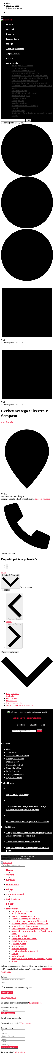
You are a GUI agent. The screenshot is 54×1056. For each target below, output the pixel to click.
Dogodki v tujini (19, 90)
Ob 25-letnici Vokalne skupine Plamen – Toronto (27, 821)
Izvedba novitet (19, 103)
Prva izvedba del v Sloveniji (25, 105)
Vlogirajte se (25, 1023)
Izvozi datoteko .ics (14, 703)
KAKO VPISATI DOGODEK (23, 70)
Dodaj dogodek (12, 5)
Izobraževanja (18, 110)
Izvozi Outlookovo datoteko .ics (19, 705)
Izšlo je (9, 44)
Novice (9, 24)
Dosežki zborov (12, 762)
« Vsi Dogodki (7, 422)
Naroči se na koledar (10, 652)
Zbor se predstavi (15, 48)
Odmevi (10, 29)
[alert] (27, 312)
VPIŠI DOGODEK (19, 68)
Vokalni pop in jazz (21, 95)
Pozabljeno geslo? (8, 997)
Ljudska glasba (19, 98)
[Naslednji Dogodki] (7, 568)
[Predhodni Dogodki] (7, 565)
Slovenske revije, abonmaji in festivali (30, 78)
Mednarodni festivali (14, 765)
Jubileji (15, 108)
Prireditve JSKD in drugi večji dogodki (30, 75)
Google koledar (12, 693)
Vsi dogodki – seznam (22, 65)
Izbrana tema (12, 39)
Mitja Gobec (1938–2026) (17, 794)
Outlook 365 (11, 698)
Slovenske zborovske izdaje (17, 755)
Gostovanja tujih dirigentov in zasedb (30, 83)
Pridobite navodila (42, 499)
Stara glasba (18, 100)
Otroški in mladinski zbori (24, 93)
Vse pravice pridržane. (28, 856)
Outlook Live (11, 701)
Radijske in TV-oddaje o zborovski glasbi (32, 113)
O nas (8, 3)
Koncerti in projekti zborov (25, 80)
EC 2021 (10, 58)
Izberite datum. (26, 587)
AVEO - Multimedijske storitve (20, 859)
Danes (3, 572)
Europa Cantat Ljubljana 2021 (26, 73)
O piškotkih (6, 972)
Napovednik (12, 63)
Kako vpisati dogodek (15, 774)
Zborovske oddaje (13, 768)
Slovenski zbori (12, 752)
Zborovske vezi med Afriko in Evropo (23, 842)
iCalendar (10, 696)
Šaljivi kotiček (13, 53)
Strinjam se (47, 969)
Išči (39, 731)
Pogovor (10, 34)
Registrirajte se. (35, 1003)
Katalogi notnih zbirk (15, 759)
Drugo (15, 115)
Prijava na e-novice (14, 8)
